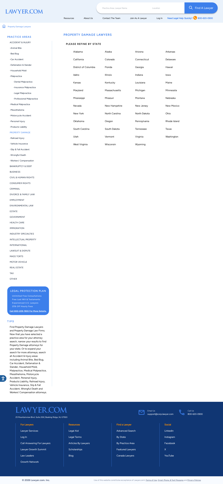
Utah (75, 136)
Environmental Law (21, 205)
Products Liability (19, 381)
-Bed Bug (14, 53)
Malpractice (16, 370)
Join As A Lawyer (138, 18)
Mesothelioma (17, 374)
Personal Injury (29, 377)
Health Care (17, 222)
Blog (71, 455)
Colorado (110, 59)
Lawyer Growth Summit (33, 449)
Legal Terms (75, 437)
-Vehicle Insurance (19, 143)
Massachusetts (113, 90)
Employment (17, 200)
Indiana (139, 74)
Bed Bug (38, 359)
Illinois (108, 74)
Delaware (171, 59)
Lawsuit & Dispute (20, 250)
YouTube (169, 455)
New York (78, 113)
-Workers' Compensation (22, 160)
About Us (88, 18)
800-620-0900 (195, 414)
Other (13, 279)
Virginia (139, 136)
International (18, 245)
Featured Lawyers (126, 449)
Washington (172, 136)
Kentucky (110, 82)
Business (15, 171)
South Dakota (112, 128)
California (78, 59)
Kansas (77, 82)
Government (17, 217)
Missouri (109, 98)
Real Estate (17, 267)
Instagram (169, 437)
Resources (69, 18)
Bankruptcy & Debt (21, 166)
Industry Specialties (22, 233)
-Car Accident (16, 59)
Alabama (78, 51)
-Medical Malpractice (20, 104)
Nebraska (171, 98)
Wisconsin (110, 144)
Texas (169, 128)
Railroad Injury (37, 381)
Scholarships (75, 449)
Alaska (108, 51)
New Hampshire (113, 105)
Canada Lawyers (125, 455)
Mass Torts (16, 256)
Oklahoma (78, 121)
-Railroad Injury (17, 138)
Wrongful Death (29, 388)
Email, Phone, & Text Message (171, 480)
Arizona (139, 51)
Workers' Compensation (22, 392)
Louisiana (140, 82)
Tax (12, 273)
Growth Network (29, 461)
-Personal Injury (17, 121)
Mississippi (79, 98)
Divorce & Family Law (22, 194)
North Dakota (142, 113)
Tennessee (141, 128)
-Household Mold (18, 70)
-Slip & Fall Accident (19, 149)
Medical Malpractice (35, 370)
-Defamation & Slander (21, 65)
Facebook (169, 443)
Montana (140, 98)
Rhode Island (172, 121)
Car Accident (17, 363)
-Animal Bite (16, 48)
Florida (108, 67)
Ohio (168, 113)
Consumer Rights (20, 183)
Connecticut (142, 59)
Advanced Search (126, 430)
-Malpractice (16, 76)
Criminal (15, 188)
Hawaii (169, 67)
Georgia (139, 67)
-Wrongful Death (18, 155)
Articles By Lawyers (79, 443)
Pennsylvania (142, 121)
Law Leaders (27, 455)
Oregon (109, 121)
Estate (14, 211)
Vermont (109, 136)
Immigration (17, 228)
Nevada (77, 105)
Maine (169, 82)
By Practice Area (125, 443)
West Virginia (80, 144)
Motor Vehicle (18, 262)
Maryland (78, 90)
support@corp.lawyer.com (160, 414)
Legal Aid (74, 430)
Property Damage (20, 132)
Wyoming (140, 144)
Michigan (140, 90)
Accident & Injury (20, 42)
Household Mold (28, 366)
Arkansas (170, 51)
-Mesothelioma (17, 110)
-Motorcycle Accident (20, 115)
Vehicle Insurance (19, 385)
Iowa (168, 74)
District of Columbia (84, 67)
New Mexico (172, 105)
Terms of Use (151, 480)
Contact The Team (111, 18)
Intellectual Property (23, 239)
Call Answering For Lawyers (35, 443)
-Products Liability (18, 127)
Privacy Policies (194, 480)
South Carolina (81, 128)
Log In (159, 18)
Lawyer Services (29, 430)
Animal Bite (26, 359)
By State (121, 437)
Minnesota (171, 90)
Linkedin (169, 430)
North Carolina (113, 113)
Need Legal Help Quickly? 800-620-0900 (190, 18)
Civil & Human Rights (22, 177)
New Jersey (141, 105)
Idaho (76, 74)
